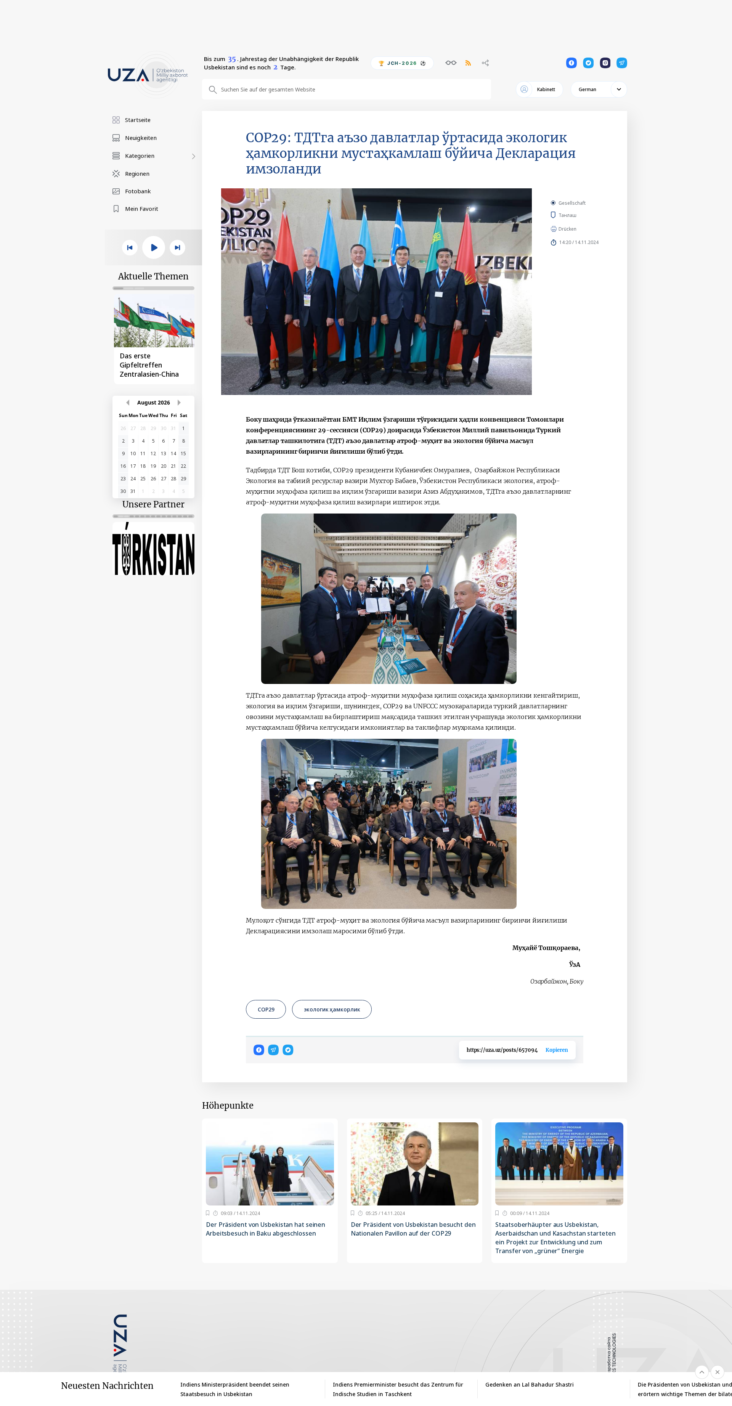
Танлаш (578, 215)
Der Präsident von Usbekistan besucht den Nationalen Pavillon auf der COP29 (413, 1228)
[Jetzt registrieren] (207, 1213)
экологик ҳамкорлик (332, 1009)
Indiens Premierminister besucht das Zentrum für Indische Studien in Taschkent (398, 1389)
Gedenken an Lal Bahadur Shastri (529, 1384)
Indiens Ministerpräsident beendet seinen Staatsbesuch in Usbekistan (234, 1389)
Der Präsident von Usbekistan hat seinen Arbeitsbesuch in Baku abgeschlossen (265, 1228)
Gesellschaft (572, 203)
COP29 (266, 1009)
